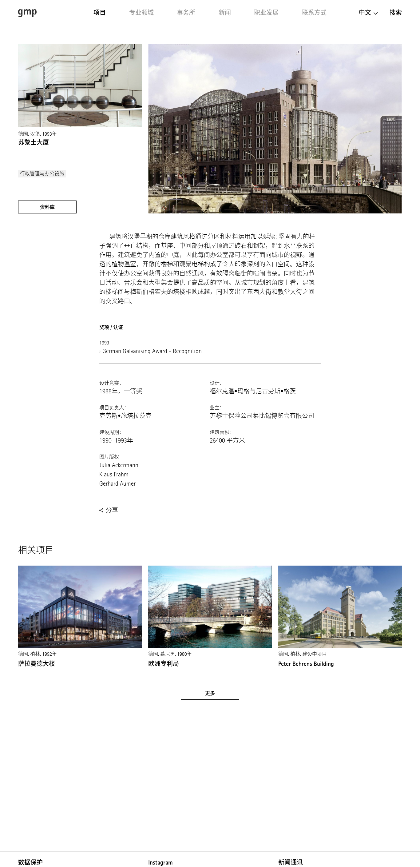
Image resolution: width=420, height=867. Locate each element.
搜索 (396, 12)
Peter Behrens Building (306, 663)
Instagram (160, 862)
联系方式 (314, 12)
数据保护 (30, 862)
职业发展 (266, 12)
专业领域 (141, 12)
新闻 (225, 12)
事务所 (186, 12)
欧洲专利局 (163, 663)
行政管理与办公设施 (42, 174)
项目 (99, 12)
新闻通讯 (290, 862)
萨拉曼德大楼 (36, 663)
